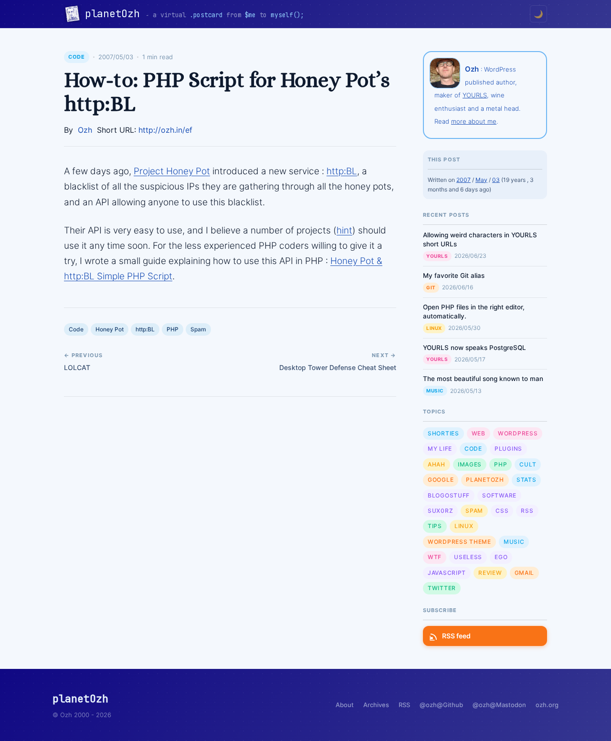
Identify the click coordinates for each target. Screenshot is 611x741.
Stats (526, 479)
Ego (501, 557)
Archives (376, 705)
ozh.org (547, 705)
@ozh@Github (441, 705)
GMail (525, 572)
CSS (501, 510)
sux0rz (440, 510)
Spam (198, 329)
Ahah (436, 464)
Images (470, 464)
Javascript (447, 572)
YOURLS (475, 95)
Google (440, 479)
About (345, 705)
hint (344, 230)
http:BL (342, 171)
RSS (527, 510)
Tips (435, 525)
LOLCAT (77, 367)
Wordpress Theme (459, 541)
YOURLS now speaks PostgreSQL (474, 347)
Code (76, 56)
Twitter (442, 588)
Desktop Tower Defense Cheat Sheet (337, 367)
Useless (468, 557)
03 (496, 179)
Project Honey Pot (172, 171)
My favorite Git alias (454, 275)
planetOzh (115, 14)
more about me (473, 121)
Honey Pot (109, 329)
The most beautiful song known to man (483, 378)
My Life (440, 448)
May (481, 179)
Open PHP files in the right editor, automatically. (474, 311)
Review (490, 572)
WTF (435, 557)
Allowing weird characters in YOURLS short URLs (480, 239)
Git (431, 287)
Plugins (508, 448)
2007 (463, 179)
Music (435, 390)
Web (478, 433)
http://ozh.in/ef (165, 130)
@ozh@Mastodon (499, 705)
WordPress (517, 433)
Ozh (85, 130)
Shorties (443, 433)
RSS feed (456, 636)
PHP (173, 329)
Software (499, 495)
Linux (434, 328)
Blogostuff (449, 495)
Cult (527, 464)
